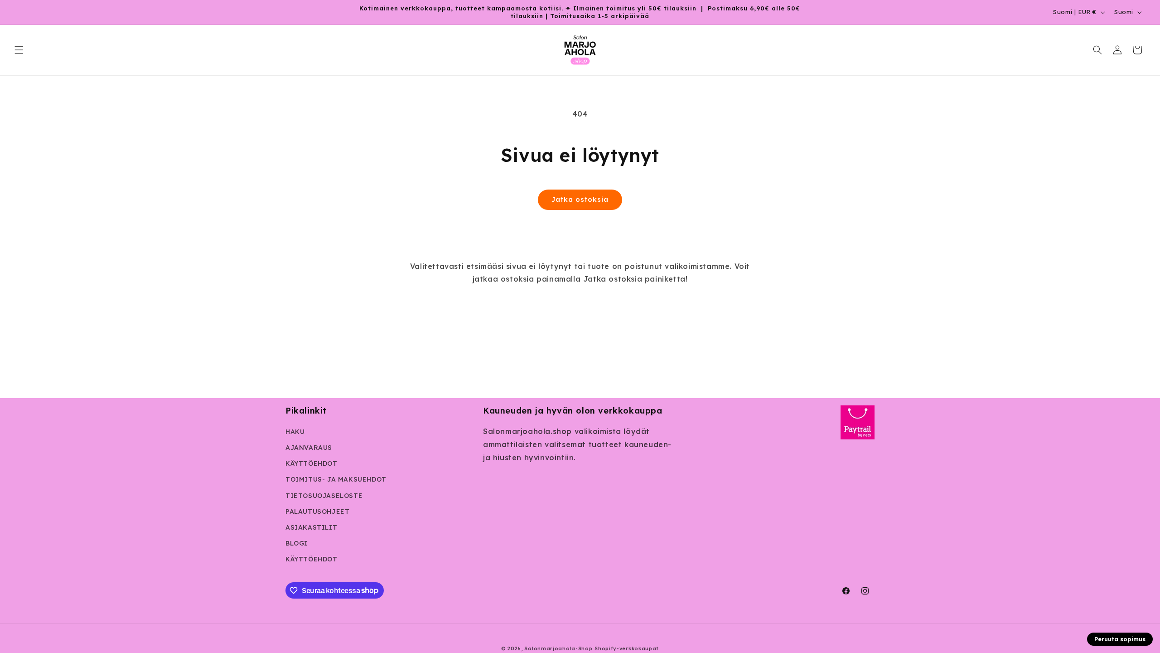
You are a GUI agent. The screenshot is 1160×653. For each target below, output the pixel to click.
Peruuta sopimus (1120, 639)
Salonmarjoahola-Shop (558, 648)
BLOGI (296, 543)
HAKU (294, 432)
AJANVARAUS (308, 447)
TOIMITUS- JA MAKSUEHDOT (336, 479)
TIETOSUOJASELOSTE (323, 496)
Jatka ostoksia (580, 199)
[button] (19, 50)
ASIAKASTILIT (311, 527)
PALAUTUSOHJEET (317, 511)
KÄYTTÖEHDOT (311, 463)
